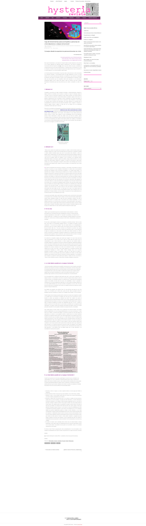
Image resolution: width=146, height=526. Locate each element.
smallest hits (86, 30)
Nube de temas (87, 1)
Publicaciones (71, 440)
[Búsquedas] (100, 23)
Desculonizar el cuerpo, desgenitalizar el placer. (93, 70)
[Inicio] (73, 9)
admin (57, 48)
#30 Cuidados (51, 440)
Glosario (84, 17)
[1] (60, 65)
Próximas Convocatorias (80, 1)
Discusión (72, 17)
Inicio (42, 17)
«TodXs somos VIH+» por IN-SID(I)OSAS (91, 37)
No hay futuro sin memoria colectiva (52, 449)
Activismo (58, 17)
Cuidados (58, 443)
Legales (65, 1)
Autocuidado (53, 443)
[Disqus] (63, 467)
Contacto (72, 1)
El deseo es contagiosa (88, 39)
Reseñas (78, 17)
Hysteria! (51, 1)
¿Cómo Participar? (59, 1)
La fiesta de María (87, 72)
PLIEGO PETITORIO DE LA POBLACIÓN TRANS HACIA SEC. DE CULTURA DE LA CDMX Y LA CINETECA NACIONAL (92, 50)
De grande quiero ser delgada (89, 35)
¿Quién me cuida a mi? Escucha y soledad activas (73, 449)
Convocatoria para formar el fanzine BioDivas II (92, 32)
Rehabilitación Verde (87, 57)
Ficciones (65, 17)
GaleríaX (47, 17)
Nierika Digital (79, 524)
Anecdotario (53, 45)
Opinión (67, 440)
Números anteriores (93, 17)
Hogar (45, 45)
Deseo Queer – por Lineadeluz (89, 63)
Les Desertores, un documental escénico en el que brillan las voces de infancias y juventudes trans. (92, 66)
